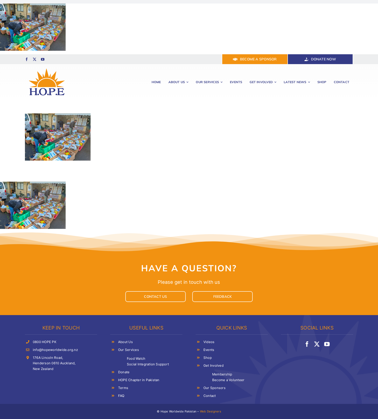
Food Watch (136, 358)
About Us (125, 342)
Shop (207, 358)
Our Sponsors (214, 388)
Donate (124, 372)
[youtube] (42, 59)
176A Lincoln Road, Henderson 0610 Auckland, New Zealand (54, 363)
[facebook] (26, 59)
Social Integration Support (148, 364)
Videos (208, 342)
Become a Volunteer (228, 380)
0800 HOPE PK (44, 342)
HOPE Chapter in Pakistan (138, 380)
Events (208, 350)
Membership (222, 374)
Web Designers (210, 411)
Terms (123, 388)
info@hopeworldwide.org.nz (55, 350)
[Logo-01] (47, 68)
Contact (209, 396)
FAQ (121, 396)
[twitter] (34, 59)
